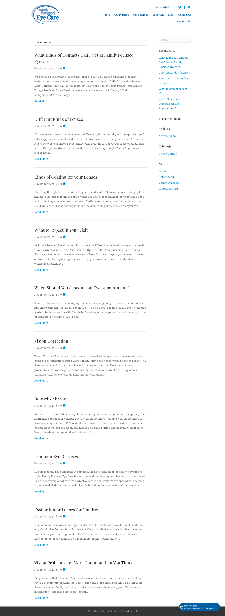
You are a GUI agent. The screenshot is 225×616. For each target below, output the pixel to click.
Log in (163, 171)
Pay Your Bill (184, 21)
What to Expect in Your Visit (61, 230)
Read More (41, 101)
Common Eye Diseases (56, 456)
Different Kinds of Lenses (58, 119)
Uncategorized (168, 153)
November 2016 (168, 136)
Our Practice (121, 14)
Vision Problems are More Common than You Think (83, 563)
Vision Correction (51, 341)
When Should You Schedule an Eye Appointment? (81, 288)
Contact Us (184, 14)
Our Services (140, 14)
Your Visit (158, 14)
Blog (171, 14)
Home (106, 14)
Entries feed (166, 177)
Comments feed (169, 182)
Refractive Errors (51, 398)
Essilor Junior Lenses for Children (67, 509)
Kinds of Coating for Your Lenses (65, 177)
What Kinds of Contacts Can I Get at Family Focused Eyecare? (173, 62)
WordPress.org (168, 188)
